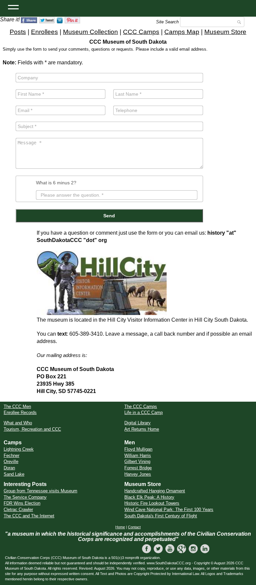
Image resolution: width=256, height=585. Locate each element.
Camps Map (181, 31)
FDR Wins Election (22, 503)
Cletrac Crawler (18, 509)
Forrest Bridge (138, 467)
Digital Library (137, 422)
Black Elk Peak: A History (149, 497)
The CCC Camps (140, 406)
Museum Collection (90, 31)
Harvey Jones (137, 474)
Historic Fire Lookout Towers (151, 503)
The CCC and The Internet (29, 515)
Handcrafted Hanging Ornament (154, 490)
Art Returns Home (141, 429)
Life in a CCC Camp (143, 412)
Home (120, 527)
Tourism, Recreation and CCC (32, 429)
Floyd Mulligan (138, 449)
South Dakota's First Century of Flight (160, 515)
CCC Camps (141, 31)
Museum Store (225, 31)
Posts (18, 31)
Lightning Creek (19, 449)
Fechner (11, 455)
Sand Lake (14, 474)
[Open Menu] (13, 6)
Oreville (11, 461)
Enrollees (44, 31)
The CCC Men (17, 406)
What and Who (18, 422)
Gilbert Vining (137, 461)
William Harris (137, 455)
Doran (9, 467)
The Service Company (25, 497)
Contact (134, 527)
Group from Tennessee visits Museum (40, 490)
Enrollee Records (20, 412)
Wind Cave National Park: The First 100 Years (168, 509)
